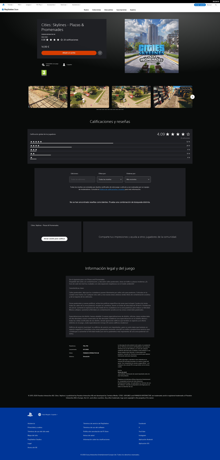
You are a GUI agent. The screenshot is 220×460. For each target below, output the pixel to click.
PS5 (19, 5)
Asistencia (75, 5)
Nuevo (86, 10)
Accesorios (51, 5)
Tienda (10, 5)
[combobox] (82, 179)
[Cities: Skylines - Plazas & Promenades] (47, 97)
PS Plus (39, 5)
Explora (133, 10)
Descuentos (108, 10)
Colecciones (96, 10)
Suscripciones (122, 10)
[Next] (192, 97)
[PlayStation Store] (10, 9)
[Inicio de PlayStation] (3, 5)
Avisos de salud (122, 372)
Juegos (28, 5)
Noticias (63, 5)
